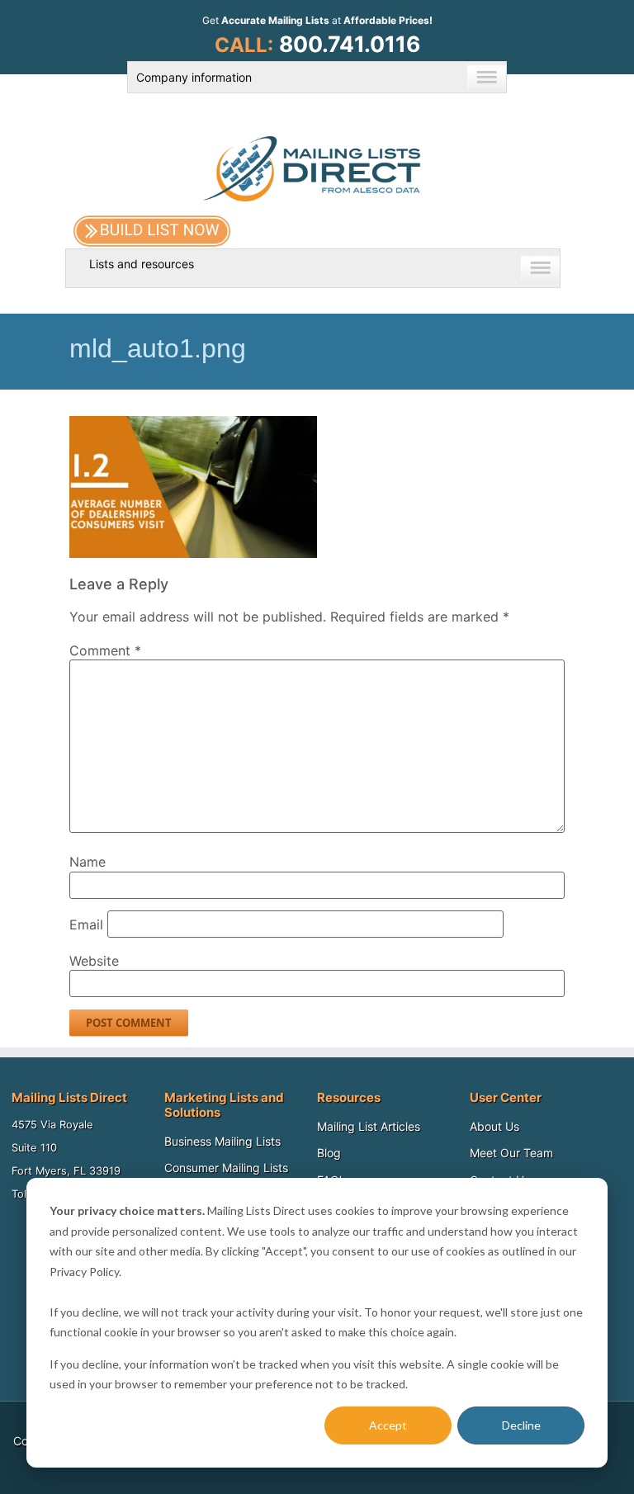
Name (87, 861)
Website (94, 960)
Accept (388, 1425)
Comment (105, 650)
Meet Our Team (511, 1153)
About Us (494, 1126)
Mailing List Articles (368, 1126)
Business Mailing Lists (222, 1141)
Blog (329, 1153)
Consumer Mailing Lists (226, 1168)
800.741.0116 (349, 44)
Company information (194, 77)
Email (86, 924)
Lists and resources (141, 264)
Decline (521, 1425)
